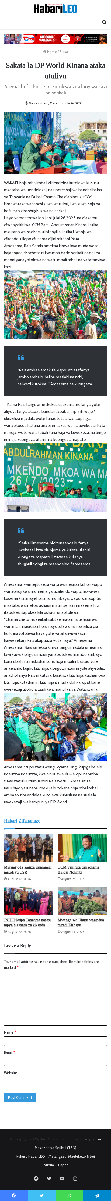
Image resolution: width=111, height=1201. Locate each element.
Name (10, 1032)
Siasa (64, 51)
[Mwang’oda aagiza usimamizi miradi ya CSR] (28, 848)
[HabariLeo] (55, 8)
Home (51, 51)
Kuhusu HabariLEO (30, 1156)
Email (9, 1052)
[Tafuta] (104, 22)
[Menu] (6, 22)
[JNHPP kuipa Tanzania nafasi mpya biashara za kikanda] (28, 901)
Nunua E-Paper (56, 1165)
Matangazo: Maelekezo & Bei (71, 1156)
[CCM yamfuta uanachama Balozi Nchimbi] (82, 848)
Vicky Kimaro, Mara (43, 103)
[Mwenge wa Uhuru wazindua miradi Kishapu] (82, 901)
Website (10, 1073)
